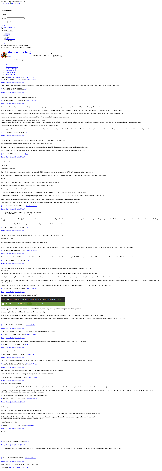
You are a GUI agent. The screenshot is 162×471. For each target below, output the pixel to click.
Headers (18, 82)
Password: (4, 18)
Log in (3, 25)
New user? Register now (8, 27)
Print (23, 82)
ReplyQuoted (10, 82)
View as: (55, 57)
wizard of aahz (30, 325)
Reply (3, 82)
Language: (4, 22)
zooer (27, 442)
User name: (4, 14)
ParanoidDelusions (30, 425)
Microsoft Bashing (19, 52)
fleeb (25, 89)
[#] (1, 79)
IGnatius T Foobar (30, 79)
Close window (5, 3)
